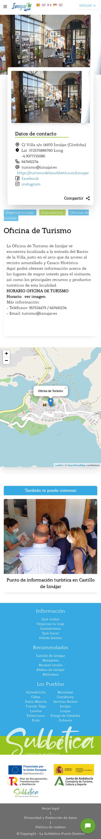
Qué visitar (50, 619)
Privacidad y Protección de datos (50, 818)
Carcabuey (65, 697)
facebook (30, 178)
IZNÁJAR (85, 5)
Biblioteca (51, 674)
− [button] (6, 360)
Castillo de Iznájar (50, 656)
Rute (36, 720)
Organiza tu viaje (51, 624)
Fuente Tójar (36, 706)
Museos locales (51, 665)
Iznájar (65, 706)
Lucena (36, 711)
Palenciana (36, 716)
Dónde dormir (50, 638)
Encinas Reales (65, 702)
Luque (65, 711)
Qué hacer (50, 633)
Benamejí (65, 692)
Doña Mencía (36, 702)
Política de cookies (50, 827)
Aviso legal (50, 808)
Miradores (50, 660)
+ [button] (6, 353)
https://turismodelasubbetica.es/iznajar (53, 173)
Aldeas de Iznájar (50, 670)
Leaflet (59, 465)
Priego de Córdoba (65, 716)
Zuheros (65, 720)
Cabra (35, 697)
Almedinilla (36, 692)
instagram (31, 184)
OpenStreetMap (76, 465)
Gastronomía (50, 629)
